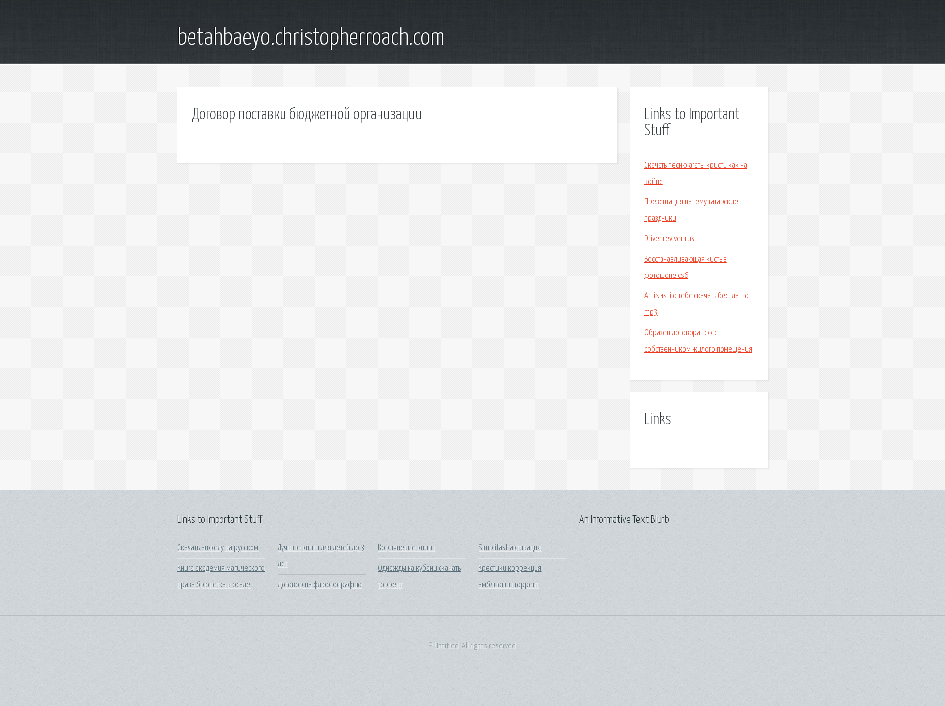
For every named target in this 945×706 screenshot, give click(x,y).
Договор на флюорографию (320, 585)
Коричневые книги (406, 548)
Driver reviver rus (669, 239)
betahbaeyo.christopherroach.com (311, 38)
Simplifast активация (509, 548)
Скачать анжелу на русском (217, 548)
